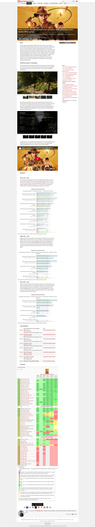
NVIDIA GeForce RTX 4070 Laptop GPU (26, 415)
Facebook (75, 514)
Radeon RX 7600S (37, 184)
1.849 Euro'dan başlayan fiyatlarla (49, 338)
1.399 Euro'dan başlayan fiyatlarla (49, 352)
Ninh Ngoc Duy (39, 510)
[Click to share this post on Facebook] (27, 507)
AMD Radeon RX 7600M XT (24, 432)
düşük (38, 375)
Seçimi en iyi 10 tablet (67, 80)
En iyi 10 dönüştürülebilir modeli (69, 78)
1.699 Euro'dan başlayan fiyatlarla (49, 347)
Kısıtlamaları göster (21, 367)
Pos (18, 369)
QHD (52, 375)
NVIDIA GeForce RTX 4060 (24, 418)
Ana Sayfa (23, 3)
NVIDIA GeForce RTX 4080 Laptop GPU (26, 400)
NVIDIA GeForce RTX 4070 (24, 405)
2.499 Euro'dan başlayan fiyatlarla (49, 343)
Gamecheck (35, 38)
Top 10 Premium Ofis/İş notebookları (70, 72)
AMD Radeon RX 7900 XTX (24, 384)
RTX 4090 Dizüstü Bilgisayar (47, 245)
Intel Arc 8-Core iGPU (23, 448)
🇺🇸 (44, 37)
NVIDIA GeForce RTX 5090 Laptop (26, 389)
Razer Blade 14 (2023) (28, 343)
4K (55, 375)
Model (21, 369)
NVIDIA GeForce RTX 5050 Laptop (26, 431)
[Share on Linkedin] (47, 507)
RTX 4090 (47, 289)
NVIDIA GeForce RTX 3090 (24, 399)
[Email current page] (50, 507)
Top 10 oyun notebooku (67, 68)
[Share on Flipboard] (44, 507)
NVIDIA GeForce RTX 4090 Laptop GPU (26, 397)
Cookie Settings (47, 523)
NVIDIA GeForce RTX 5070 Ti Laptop (26, 403)
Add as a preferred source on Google (38, 504)
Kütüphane (46, 3)
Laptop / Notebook (25, 38)
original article (33, 510)
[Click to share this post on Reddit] (39, 507)
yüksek (44, 375)
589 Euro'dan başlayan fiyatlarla (49, 361)
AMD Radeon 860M (23, 453)
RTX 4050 (49, 181)
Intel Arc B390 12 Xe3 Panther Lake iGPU (27, 445)
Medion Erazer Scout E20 (28, 347)
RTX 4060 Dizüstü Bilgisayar (25, 182)
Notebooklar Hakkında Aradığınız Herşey (27, 519)
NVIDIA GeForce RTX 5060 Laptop (26, 421)
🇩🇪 (45, 37)
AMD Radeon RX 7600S (24, 439)
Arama (61, 3)
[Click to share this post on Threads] (30, 507)
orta (41, 375)
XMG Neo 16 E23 (27, 330)
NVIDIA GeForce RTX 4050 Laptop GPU (26, 443)
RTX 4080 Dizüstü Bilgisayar (37, 239)
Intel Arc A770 (22, 424)
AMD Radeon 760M (23, 455)
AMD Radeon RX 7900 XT (24, 392)
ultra (47, 375)
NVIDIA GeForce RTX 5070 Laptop (26, 414)
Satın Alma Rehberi (54, 3)
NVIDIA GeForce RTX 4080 (24, 387)
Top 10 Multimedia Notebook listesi (69, 67)
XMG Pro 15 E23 (27, 338)
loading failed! (62, 42)
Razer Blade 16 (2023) (28, 334)
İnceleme (29, 3)
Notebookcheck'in (66, 94)
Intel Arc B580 (22, 422)
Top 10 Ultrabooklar (66, 77)
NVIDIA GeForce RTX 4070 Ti (25, 396)
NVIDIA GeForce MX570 (24, 450)
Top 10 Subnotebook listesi (68, 75)
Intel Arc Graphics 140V (24, 449)
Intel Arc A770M (23, 440)
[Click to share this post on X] (36, 507)
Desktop (31, 38)
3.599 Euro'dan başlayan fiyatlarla (49, 334)
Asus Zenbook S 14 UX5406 (29, 356)
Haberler (34, 3)
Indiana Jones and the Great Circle (46, 374)
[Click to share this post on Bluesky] (33, 507)
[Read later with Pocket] (42, 507)
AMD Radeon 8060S (23, 430)
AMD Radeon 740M (23, 458)
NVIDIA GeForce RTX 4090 (24, 380)
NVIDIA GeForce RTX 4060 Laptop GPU (26, 425)
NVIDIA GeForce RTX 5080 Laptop (26, 394)
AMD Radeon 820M (23, 462)
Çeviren (25, 37)
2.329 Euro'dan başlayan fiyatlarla (49, 330)
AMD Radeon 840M (23, 456)
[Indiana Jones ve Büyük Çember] (37, 82)
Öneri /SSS (40, 3)
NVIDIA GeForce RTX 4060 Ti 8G (25, 412)
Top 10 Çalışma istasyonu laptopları (70, 74)
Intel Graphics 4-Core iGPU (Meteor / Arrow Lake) (28, 460)
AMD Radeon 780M (23, 452)
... (46, 37)
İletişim (65, 3)
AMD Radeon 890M (23, 446)
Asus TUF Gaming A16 (28, 352)
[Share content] (24, 507)
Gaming (20, 38)
